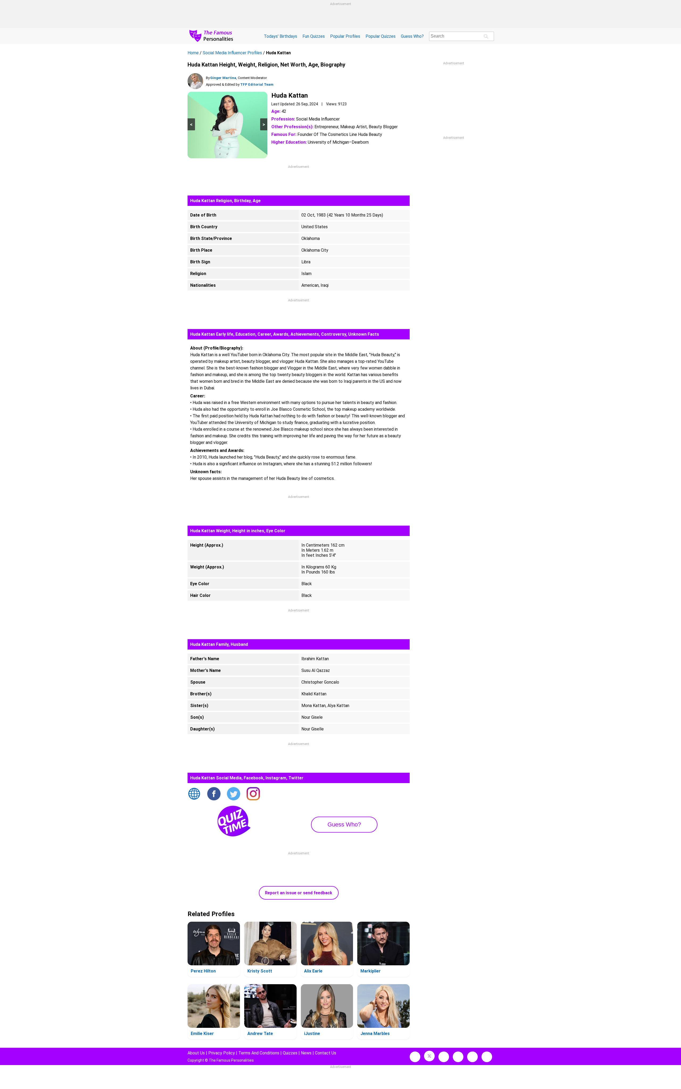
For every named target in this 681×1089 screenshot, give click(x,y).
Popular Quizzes (381, 36)
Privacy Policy (221, 1052)
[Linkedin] (458, 1056)
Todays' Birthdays (280, 36)
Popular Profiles (345, 36)
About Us (196, 1052)
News (306, 1052)
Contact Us (325, 1052)
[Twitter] (233, 794)
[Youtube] (486, 1056)
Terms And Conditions (258, 1052)
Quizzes (290, 1052)
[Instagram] (253, 794)
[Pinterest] (472, 1056)
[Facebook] (214, 794)
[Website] (194, 794)
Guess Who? (412, 36)
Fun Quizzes (313, 36)
